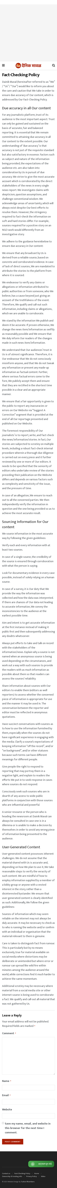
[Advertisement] (28, 32)
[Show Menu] (3, 65)
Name (6, 1081)
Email (6, 1095)
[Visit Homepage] (28, 65)
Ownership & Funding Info (12, 1176)
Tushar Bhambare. (28, 1181)
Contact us (6, 1173)
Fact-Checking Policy (22, 1173)
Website (7, 1109)
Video (43, 1176)
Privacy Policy (31, 1176)
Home (36, 1173)
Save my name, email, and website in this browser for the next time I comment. (27, 1128)
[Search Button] (53, 65)
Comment (9, 1033)
